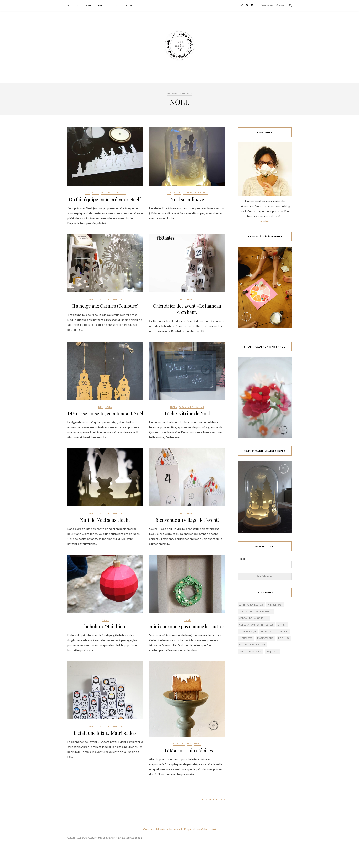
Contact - (149, 829)
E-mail (242, 558)
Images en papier (96, 5)
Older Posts (213, 799)
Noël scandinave (187, 199)
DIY (115, 5)
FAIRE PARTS (247, 631)
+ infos (264, 221)
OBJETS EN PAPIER (113, 192)
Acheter (72, 5)
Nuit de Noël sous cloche (105, 520)
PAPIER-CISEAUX (250, 651)
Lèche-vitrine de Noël (187, 413)
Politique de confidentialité (198, 829)
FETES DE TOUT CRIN (274, 631)
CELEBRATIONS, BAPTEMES (256, 625)
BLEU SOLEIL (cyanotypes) (256, 611)
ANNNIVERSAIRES (251, 605)
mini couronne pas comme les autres (187, 626)
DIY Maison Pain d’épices (187, 750)
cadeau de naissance (253, 618)
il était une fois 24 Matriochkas (105, 733)
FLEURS (245, 638)
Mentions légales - (168, 829)
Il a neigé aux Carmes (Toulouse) (105, 306)
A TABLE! (179, 743)
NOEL (95, 192)
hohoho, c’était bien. (105, 626)
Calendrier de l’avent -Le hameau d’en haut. (187, 309)
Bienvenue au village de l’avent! (187, 520)
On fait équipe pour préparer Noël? (105, 199)
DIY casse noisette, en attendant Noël (105, 413)
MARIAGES (265, 638)
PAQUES (273, 651)
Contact (129, 5)
